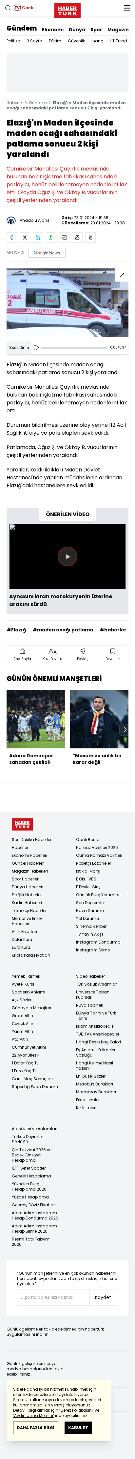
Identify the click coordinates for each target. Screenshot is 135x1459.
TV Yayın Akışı (89, 934)
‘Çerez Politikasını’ (76, 1410)
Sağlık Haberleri (27, 895)
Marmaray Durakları (96, 1092)
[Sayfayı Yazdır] (77, 237)
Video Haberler (90, 976)
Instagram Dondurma (98, 942)
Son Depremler (90, 902)
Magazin (118, 29)
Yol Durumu (87, 918)
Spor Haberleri (25, 879)
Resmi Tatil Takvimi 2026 (31, 1241)
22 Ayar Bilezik (25, 1055)
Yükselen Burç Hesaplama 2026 (29, 1186)
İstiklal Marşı (88, 871)
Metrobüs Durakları (94, 1084)
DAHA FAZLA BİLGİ (35, 1427)
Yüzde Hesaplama (30, 1197)
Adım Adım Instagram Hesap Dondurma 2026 (35, 1215)
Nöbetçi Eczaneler (93, 863)
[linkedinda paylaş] (38, 237)
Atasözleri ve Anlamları (34, 1128)
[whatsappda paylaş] (51, 237)
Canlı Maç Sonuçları (32, 1079)
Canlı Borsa (88, 839)
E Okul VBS (86, 879)
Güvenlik (76, 41)
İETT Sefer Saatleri (29, 1168)
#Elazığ (16, 630)
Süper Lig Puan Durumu (35, 1086)
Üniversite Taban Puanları (92, 994)
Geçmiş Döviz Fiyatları (34, 1205)
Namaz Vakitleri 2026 (97, 847)
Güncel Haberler (28, 863)
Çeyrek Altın (23, 1023)
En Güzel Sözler (91, 1076)
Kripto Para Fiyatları (31, 955)
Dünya (77, 29)
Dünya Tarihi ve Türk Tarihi (96, 1015)
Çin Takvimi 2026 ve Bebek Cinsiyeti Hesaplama (31, 1155)
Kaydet (103, 1297)
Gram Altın (22, 1015)
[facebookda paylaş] (12, 237)
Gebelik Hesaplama (31, 1176)
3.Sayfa (34, 41)
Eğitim (55, 41)
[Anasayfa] (22, 824)
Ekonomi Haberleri (29, 855)
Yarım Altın (22, 1031)
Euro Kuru (21, 947)
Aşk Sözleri (22, 1000)
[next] (125, 730)
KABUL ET (78, 1427)
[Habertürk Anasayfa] (67, 9)
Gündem (22, 28)
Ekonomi (53, 29)
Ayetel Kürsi (23, 984)
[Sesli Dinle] (36, 348)
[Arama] (8, 8)
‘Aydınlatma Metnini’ (33, 1415)
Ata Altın (20, 1039)
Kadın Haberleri (27, 902)
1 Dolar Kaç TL (25, 1063)
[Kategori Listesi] (127, 8)
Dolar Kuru (22, 939)
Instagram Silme (93, 950)
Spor (96, 29)
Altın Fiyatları (24, 931)
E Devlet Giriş (88, 887)
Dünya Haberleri (27, 887)
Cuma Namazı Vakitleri (99, 855)
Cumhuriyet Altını (29, 1047)
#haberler (113, 630)
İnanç (97, 41)
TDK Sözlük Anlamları (97, 984)
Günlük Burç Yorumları (98, 895)
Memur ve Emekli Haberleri (28, 921)
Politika (13, 41)
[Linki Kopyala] (90, 237)
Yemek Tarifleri (26, 976)
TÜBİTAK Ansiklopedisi (97, 1034)
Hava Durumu (90, 910)
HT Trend (118, 41)
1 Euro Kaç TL (24, 1071)
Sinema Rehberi (91, 926)
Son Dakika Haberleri (32, 839)
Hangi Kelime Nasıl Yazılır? (94, 1065)
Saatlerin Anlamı (28, 992)
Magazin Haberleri (30, 871)
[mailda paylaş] (64, 237)
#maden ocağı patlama (62, 630)
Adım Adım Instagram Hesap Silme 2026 (34, 1228)
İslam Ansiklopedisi (95, 1026)
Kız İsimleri (86, 1107)
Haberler (15, 102)
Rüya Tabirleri (89, 1005)
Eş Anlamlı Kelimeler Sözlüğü (95, 1052)
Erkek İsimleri (88, 1100)
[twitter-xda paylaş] (25, 237)
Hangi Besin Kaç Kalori (98, 1042)
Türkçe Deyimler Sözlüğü (27, 1139)
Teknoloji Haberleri (30, 910)
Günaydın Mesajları (31, 1008)
